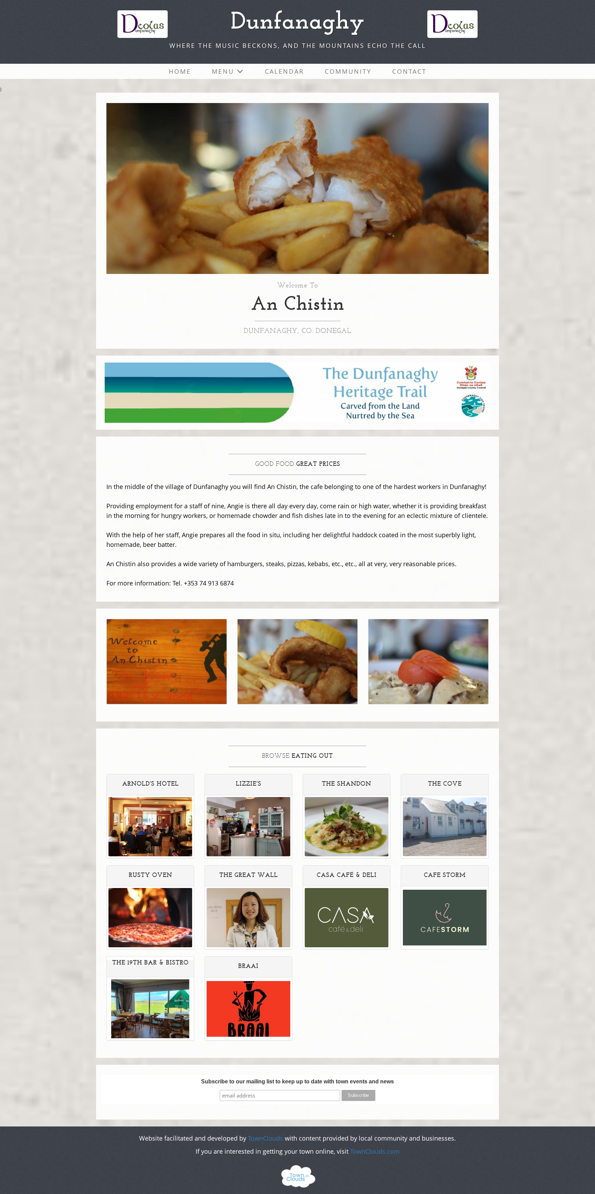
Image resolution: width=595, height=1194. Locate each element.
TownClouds (265, 1138)
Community (348, 71)
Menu (224, 71)
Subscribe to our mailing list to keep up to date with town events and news (297, 1081)
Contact (409, 71)
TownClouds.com (375, 1151)
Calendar (284, 71)
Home (180, 71)
